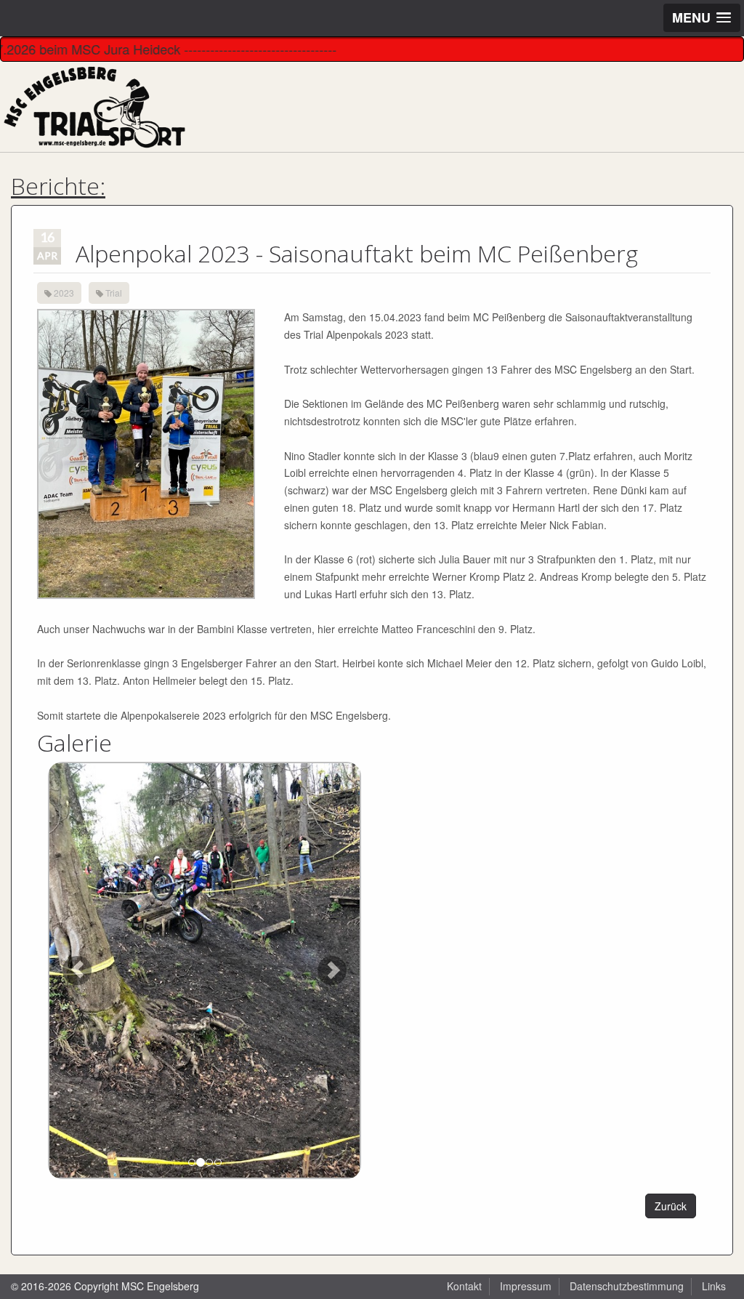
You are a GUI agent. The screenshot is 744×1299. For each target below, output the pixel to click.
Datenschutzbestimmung (627, 1286)
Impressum (525, 1286)
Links (714, 1286)
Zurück (671, 1206)
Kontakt (464, 1286)
